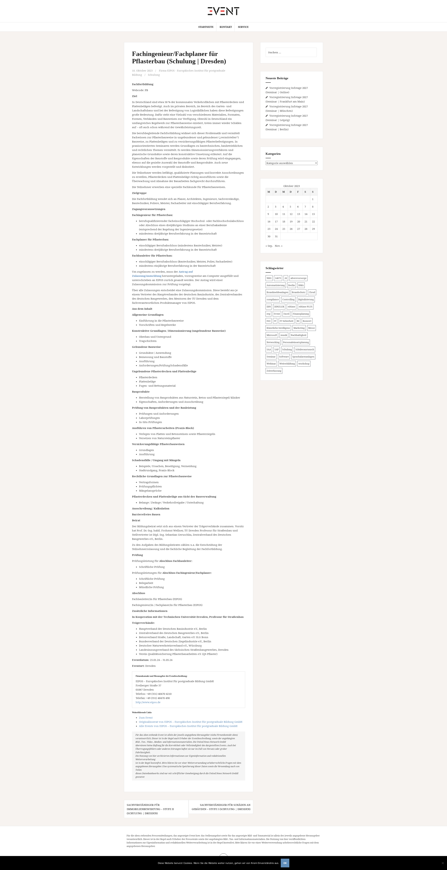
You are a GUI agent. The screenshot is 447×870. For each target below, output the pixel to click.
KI (298, 320)
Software (284, 356)
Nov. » (279, 245)
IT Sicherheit (286, 320)
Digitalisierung (306, 299)
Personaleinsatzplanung (296, 342)
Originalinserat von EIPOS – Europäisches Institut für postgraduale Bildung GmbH (190, 721)
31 (276, 236)
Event (277, 313)
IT (275, 320)
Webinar (271, 363)
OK (285, 863)
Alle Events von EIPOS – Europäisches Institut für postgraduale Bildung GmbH (188, 726)
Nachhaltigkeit (298, 335)
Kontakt (226, 27)
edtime (291, 306)
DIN (269, 306)
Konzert (307, 320)
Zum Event (146, 717)
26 (291, 228)
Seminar (271, 356)
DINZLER (279, 306)
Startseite (206, 27)
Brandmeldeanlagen (277, 292)
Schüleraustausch (304, 349)
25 (283, 228)
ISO (268, 320)
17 (276, 221)
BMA (301, 285)
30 (269, 236)
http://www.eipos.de (148, 702)
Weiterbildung (287, 363)
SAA (269, 349)
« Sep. (269, 245)
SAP (276, 349)
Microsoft (272, 335)
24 (276, 228)
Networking (273, 342)
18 (283, 221)
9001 (269, 278)
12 (291, 214)
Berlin (291, 285)
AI (286, 278)
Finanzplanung (301, 313)
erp (268, 313)
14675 (278, 278)
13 (298, 214)
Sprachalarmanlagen (303, 356)
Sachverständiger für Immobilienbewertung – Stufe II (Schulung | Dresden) (150, 809)
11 (283, 214)
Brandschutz (298, 292)
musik (284, 335)
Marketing (299, 327)
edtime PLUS (305, 306)
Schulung (154, 74)
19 (291, 221)
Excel (286, 313)
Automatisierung (276, 285)
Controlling (288, 299)
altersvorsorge (298, 278)
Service (243, 27)
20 (298, 221)
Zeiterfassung (274, 370)
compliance (273, 299)
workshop (303, 363)
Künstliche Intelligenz (278, 327)
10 (276, 214)
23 (269, 228)
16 (269, 221)
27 (298, 228)
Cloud (312, 292)
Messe (311, 327)
